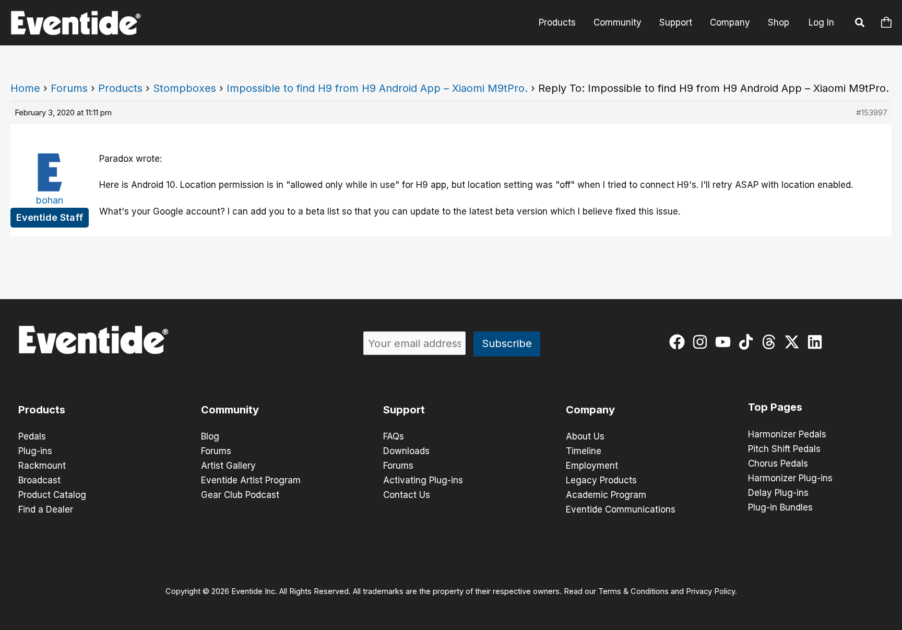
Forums (69, 88)
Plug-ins (35, 451)
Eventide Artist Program (251, 480)
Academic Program (606, 495)
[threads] (771, 342)
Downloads (406, 451)
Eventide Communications (620, 509)
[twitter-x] (794, 342)
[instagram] (702, 342)
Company (730, 22)
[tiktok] (748, 342)
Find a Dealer (45, 509)
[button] (860, 24)
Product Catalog (52, 495)
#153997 (871, 112)
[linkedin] (817, 342)
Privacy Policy (710, 591)
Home (25, 88)
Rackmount (42, 465)
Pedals (32, 436)
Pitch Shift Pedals (784, 449)
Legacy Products (601, 480)
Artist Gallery (228, 465)
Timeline (583, 451)
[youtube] (725, 342)
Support (675, 22)
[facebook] (679, 342)
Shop (778, 22)
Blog (210, 436)
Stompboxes (184, 88)
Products (557, 22)
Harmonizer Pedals (787, 434)
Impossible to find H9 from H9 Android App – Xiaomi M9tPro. (377, 88)
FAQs (393, 436)
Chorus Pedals (778, 463)
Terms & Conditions (633, 591)
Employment (592, 465)
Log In (821, 22)
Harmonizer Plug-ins (790, 478)
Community (618, 22)
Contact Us (406, 495)
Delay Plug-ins (778, 493)
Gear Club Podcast (240, 495)
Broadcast (39, 480)
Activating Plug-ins (423, 480)
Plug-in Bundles (780, 507)
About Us (585, 436)
